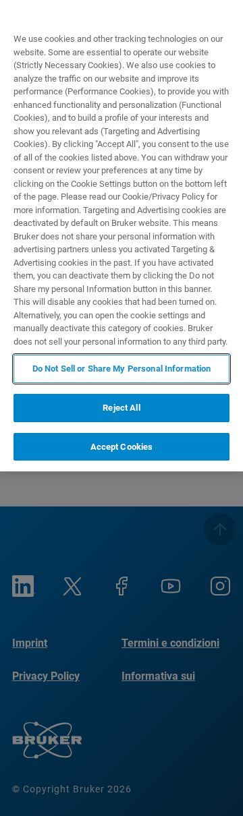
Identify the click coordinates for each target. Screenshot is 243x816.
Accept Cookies (121, 447)
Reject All (121, 408)
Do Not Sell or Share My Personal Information (121, 368)
